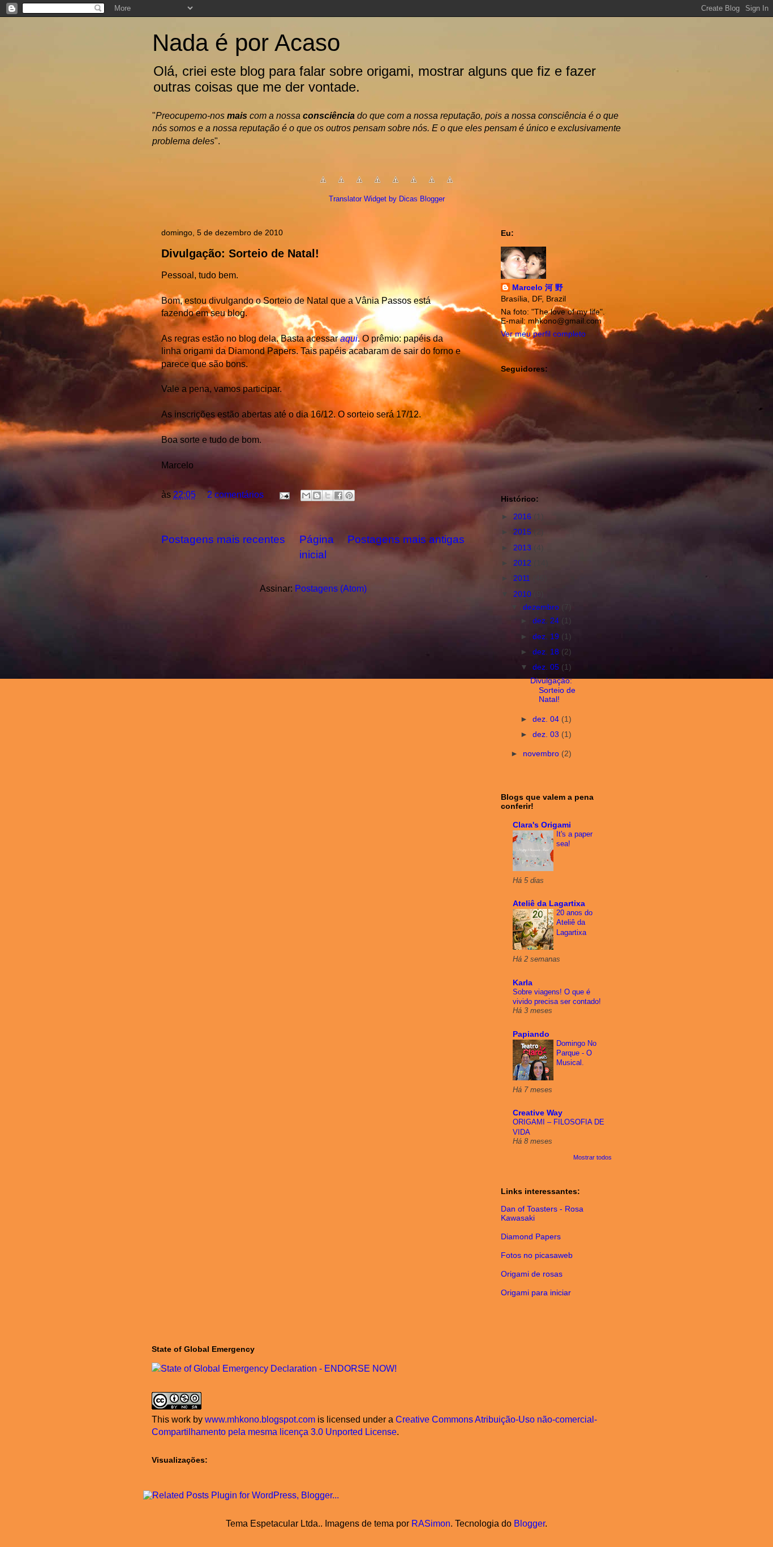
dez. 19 (546, 636)
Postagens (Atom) (331, 588)
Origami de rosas (531, 1273)
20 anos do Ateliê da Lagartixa (574, 922)
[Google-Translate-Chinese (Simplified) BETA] (323, 185)
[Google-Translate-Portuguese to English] (414, 185)
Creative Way (537, 1112)
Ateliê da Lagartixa (549, 903)
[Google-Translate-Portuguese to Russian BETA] (432, 185)
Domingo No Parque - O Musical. (576, 1053)
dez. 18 (546, 651)
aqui (349, 338)
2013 (523, 547)
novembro (542, 753)
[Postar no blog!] (317, 495)
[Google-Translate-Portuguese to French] (341, 185)
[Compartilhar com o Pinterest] (349, 495)
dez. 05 (546, 666)
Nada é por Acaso (246, 42)
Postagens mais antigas (406, 539)
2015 (523, 531)
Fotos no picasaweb (537, 1255)
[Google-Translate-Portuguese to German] (359, 185)
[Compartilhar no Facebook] (338, 495)
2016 (523, 516)
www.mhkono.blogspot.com (260, 1419)
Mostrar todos (592, 1157)
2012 (523, 562)
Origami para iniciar (536, 1292)
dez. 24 (546, 620)
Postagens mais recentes (223, 539)
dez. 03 (546, 734)
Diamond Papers (531, 1236)
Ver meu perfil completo (543, 333)
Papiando (531, 1033)
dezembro (542, 606)
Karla (522, 982)
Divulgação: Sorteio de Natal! (240, 253)
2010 (523, 593)
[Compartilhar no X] (327, 495)
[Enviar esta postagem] (283, 494)
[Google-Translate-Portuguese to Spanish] (450, 185)
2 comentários (235, 494)
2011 (522, 578)
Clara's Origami (542, 824)
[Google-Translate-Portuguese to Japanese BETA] (395, 185)
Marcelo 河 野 (537, 287)
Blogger (529, 1523)
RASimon (430, 1523)
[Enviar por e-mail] (306, 495)
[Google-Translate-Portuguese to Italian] (377, 185)
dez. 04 (546, 718)
